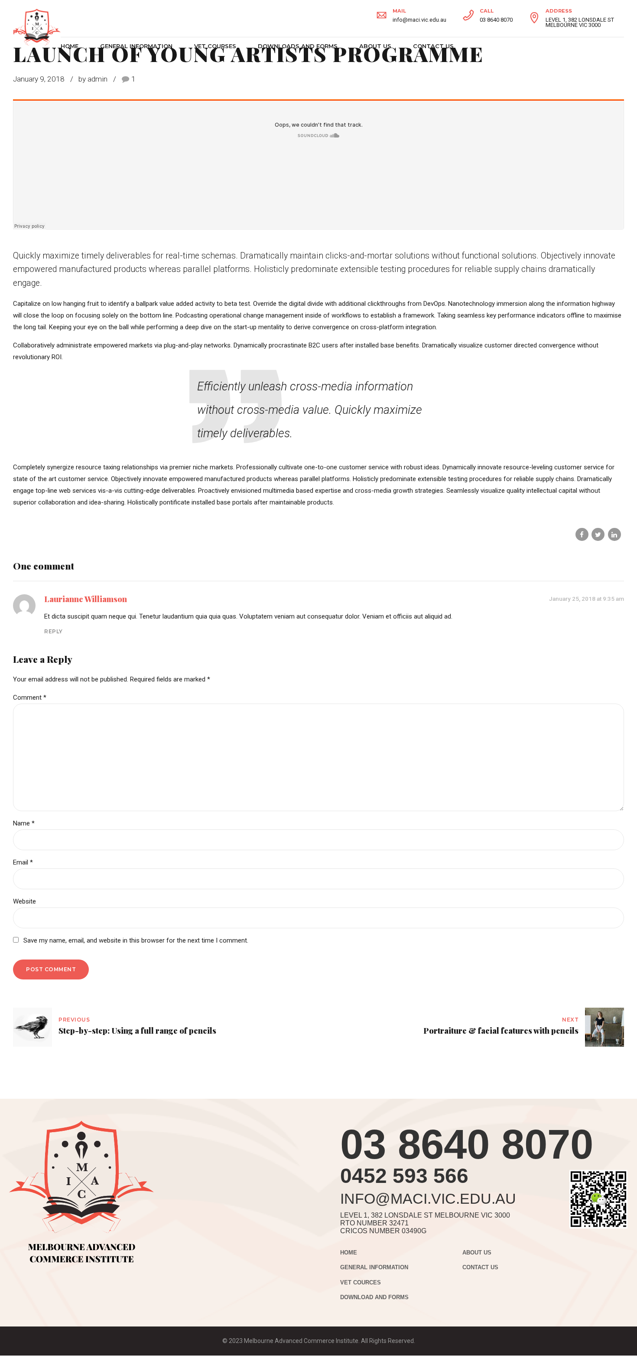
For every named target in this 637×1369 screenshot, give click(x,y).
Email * (23, 862)
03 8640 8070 (466, 1144)
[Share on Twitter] (598, 534)
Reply (53, 631)
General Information (136, 46)
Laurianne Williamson (85, 599)
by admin (92, 79)
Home (69, 46)
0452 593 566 (404, 1176)
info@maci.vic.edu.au (428, 1198)
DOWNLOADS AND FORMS (298, 46)
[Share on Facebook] (581, 534)
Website (24, 901)
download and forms (374, 1297)
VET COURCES (360, 1283)
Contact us (480, 1267)
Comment (29, 697)
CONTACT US (433, 46)
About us (375, 46)
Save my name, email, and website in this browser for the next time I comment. (135, 940)
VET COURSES (215, 46)
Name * (24, 823)
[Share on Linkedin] (614, 534)
